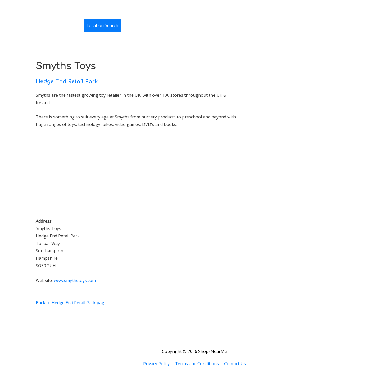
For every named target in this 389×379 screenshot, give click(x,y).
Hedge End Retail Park (67, 81)
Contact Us (235, 364)
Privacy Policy (156, 364)
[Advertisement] (75, 175)
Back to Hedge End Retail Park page (71, 303)
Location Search (102, 25)
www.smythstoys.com (75, 280)
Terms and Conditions (197, 364)
